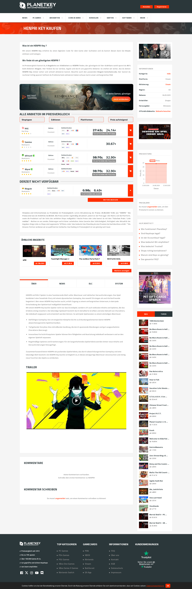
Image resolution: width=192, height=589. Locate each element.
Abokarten (55, 17)
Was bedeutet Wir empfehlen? (155, 242)
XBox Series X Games (68, 568)
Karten (110, 17)
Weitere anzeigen (121, 270)
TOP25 (163, 314)
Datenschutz (117, 568)
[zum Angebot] (130, 130)
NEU (146, 314)
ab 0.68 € (124, 263)
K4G (26, 128)
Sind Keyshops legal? (150, 233)
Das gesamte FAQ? (150, 259)
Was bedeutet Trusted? (152, 246)
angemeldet (152, 206)
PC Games (37, 17)
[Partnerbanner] (155, 131)
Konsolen (93, 17)
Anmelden (146, 6)
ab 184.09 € (39, 263)
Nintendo (89, 559)
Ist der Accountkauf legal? (153, 238)
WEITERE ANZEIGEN (110, 200)
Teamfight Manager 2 (60, 259)
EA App (88, 572)
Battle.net (89, 568)
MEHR (142, 17)
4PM (24, 260)
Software (127, 17)
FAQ (113, 551)
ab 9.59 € (96, 263)
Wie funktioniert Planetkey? (154, 229)
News (24, 17)
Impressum (116, 572)
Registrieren (161, 6)
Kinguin (28, 188)
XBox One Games (66, 564)
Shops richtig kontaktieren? (154, 251)
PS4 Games (64, 555)
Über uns (115, 555)
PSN (87, 551)
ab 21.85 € (68, 263)
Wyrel (27, 169)
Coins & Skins (74, 17)
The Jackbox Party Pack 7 (89, 259)
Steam (168, 84)
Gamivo (28, 141)
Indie (169, 73)
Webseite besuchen (163, 111)
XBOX (87, 555)
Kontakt (115, 559)
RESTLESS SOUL (114, 259)
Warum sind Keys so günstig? (154, 255)
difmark (28, 155)
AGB (113, 564)
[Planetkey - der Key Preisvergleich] (38, 9)
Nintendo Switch (66, 572)
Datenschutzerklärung (155, 585)
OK (168, 585)
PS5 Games (64, 559)
